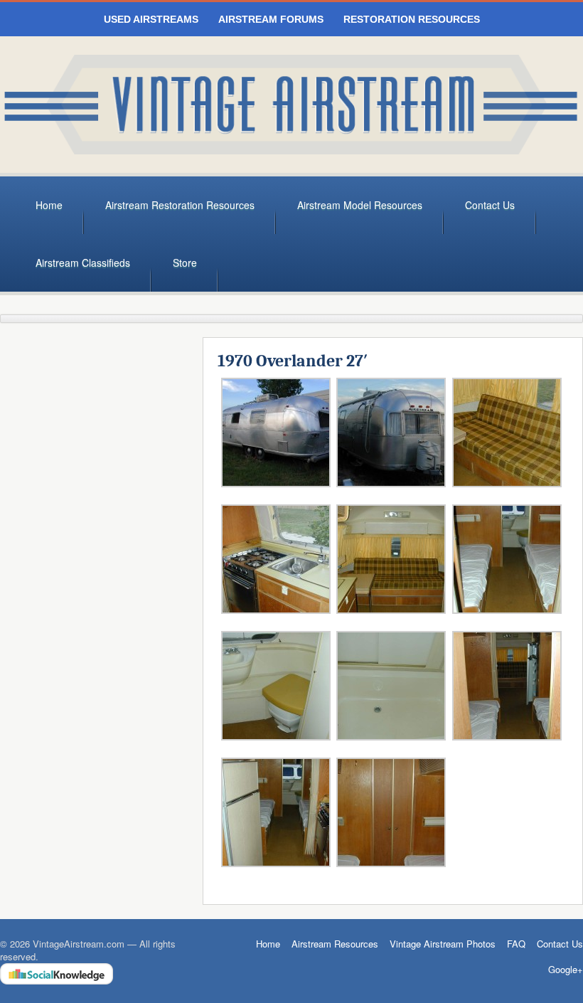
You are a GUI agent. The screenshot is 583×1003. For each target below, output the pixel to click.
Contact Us (490, 205)
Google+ (565, 969)
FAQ (516, 943)
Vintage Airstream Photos (443, 943)
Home (49, 205)
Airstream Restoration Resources (180, 205)
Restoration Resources (411, 19)
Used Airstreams (151, 19)
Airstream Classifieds (83, 262)
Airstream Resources (335, 943)
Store (185, 262)
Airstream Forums (270, 19)
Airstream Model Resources (359, 205)
